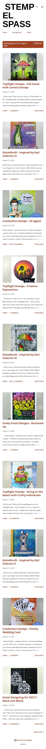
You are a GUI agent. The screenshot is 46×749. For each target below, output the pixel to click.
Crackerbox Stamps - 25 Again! (22, 221)
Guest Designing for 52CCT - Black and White (20, 698)
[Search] (37, 4)
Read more (39, 111)
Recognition (17, 32)
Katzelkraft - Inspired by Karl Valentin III (21, 356)
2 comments (14, 518)
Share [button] (5, 111)
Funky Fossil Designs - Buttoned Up (23, 424)
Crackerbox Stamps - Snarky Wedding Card (20, 630)
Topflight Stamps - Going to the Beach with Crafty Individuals (23, 493)
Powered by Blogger (24, 740)
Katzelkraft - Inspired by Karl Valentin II (21, 561)
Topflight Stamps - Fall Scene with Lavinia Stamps (21, 85)
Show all (38, 43)
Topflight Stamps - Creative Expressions (20, 287)
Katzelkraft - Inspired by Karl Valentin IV (21, 154)
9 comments (14, 724)
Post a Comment (16, 244)
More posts (38, 732)
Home (5, 32)
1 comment (14, 111)
